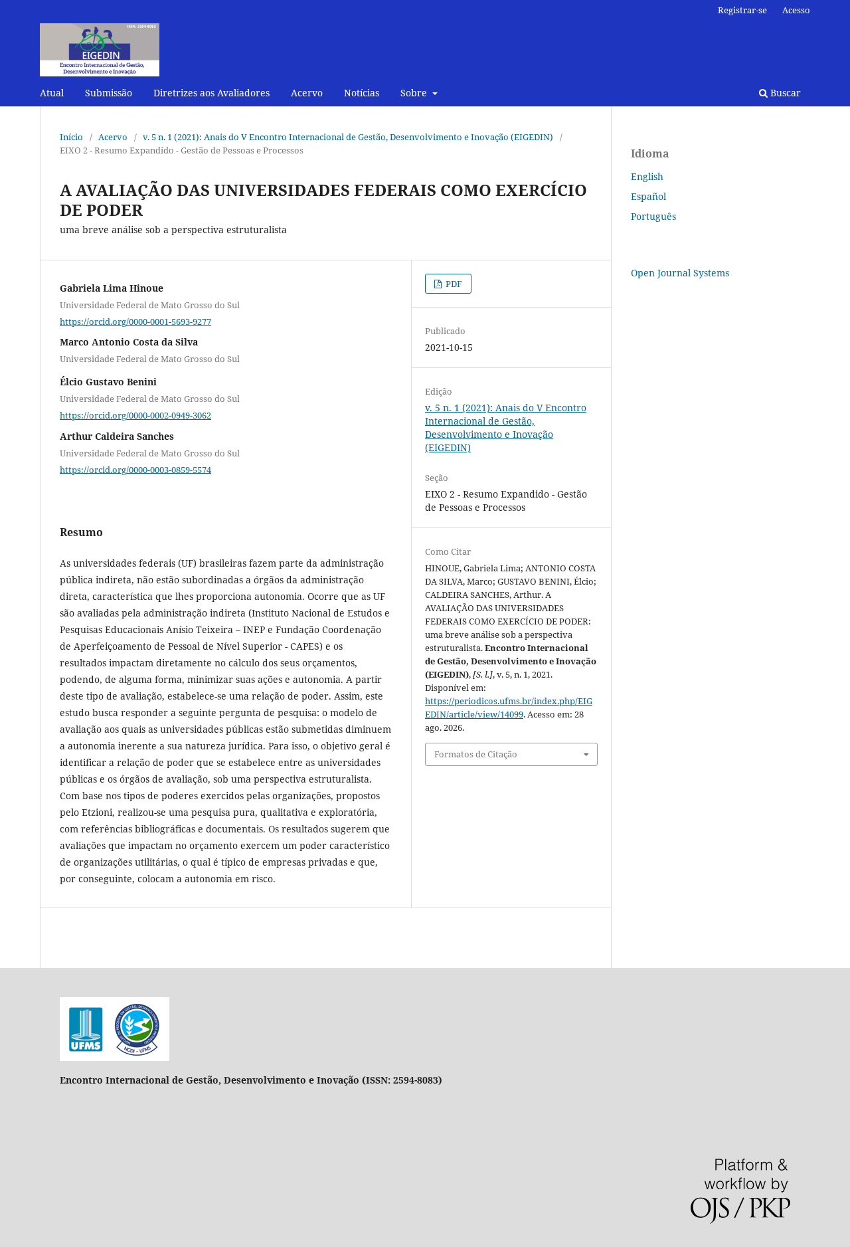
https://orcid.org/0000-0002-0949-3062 (135, 415)
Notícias (361, 92)
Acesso (796, 10)
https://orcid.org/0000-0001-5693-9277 (135, 321)
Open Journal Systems (680, 272)
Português (653, 216)
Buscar (784, 92)
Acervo (307, 92)
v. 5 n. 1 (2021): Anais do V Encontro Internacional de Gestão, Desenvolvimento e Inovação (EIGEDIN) (348, 137)
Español (648, 196)
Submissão (108, 92)
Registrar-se (742, 10)
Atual (52, 92)
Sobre (415, 92)
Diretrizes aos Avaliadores (211, 92)
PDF (453, 284)
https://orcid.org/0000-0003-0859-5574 (135, 469)
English (647, 176)
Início (71, 137)
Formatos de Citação (475, 754)
